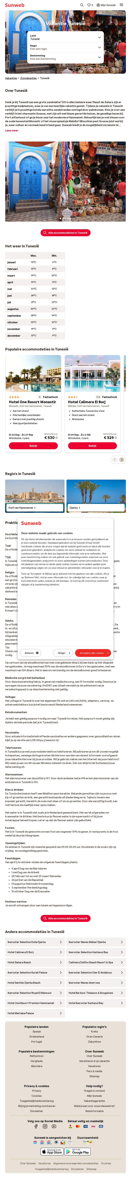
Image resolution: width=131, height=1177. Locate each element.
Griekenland (36, 1036)
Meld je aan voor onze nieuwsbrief (94, 1106)
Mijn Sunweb (94, 1095)
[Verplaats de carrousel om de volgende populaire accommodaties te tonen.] (121, 459)
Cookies (36, 1095)
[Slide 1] (60, 218)
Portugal (36, 1041)
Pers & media (94, 1071)
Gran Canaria (94, 1036)
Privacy (36, 1090)
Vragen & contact (94, 1090)
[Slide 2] (63, 218)
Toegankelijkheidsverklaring (37, 1100)
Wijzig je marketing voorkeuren (36, 1106)
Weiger (61, 653)
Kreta (94, 1031)
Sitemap (94, 1076)
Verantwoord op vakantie (94, 1061)
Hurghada (36, 1061)
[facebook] (36, 1128)
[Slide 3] (65, 218)
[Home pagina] (14, 5)
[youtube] (54, 1128)
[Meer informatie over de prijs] (56, 437)
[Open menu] (121, 5)
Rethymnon (36, 1056)
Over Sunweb (94, 1056)
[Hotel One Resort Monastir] (33, 403)
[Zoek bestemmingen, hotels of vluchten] (82, 5)
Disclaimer (36, 1111)
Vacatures (94, 1066)
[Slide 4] (68, 218)
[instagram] (45, 1128)
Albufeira (36, 1066)
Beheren (29, 653)
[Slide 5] (70, 218)
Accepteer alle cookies (92, 653)
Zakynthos (94, 1041)
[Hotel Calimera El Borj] (92, 403)
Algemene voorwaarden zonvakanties (75, 1163)
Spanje (37, 1031)
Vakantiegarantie (94, 1100)
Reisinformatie (94, 1111)
